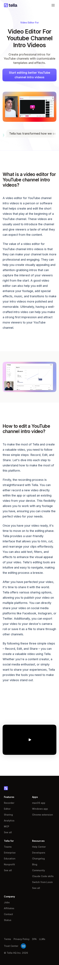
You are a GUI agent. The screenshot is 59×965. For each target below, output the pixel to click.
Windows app (40, 808)
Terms (7, 939)
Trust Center (11, 946)
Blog (34, 864)
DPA (34, 939)
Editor (7, 808)
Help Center (39, 846)
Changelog (38, 858)
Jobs (7, 902)
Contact (8, 914)
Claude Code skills (43, 876)
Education (9, 858)
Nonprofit (9, 864)
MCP (6, 826)
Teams (8, 846)
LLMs (42, 939)
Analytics (9, 820)
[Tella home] (10, 5)
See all (8, 832)
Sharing (8, 814)
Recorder (9, 802)
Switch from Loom (42, 882)
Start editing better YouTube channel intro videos (29, 75)
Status (7, 920)
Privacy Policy (22, 939)
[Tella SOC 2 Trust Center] (23, 946)
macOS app (38, 802)
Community (38, 870)
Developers (38, 852)
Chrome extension (42, 814)
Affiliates (9, 908)
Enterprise (10, 852)
